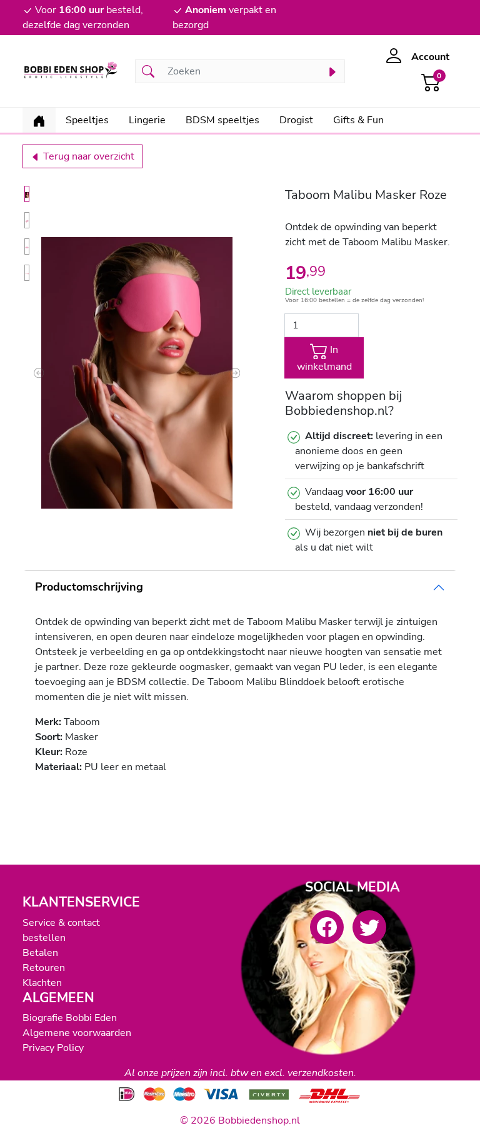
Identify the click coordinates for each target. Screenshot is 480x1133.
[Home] (39, 120)
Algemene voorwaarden (76, 1033)
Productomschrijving (89, 586)
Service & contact (61, 923)
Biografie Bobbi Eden (69, 1018)
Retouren (43, 968)
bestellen (44, 938)
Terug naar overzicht (87, 156)
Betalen (40, 953)
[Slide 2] (26, 220)
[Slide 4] (26, 273)
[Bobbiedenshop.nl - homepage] (71, 71)
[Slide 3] (26, 246)
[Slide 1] (26, 194)
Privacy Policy (53, 1048)
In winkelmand (324, 358)
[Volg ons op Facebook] (327, 927)
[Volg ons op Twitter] (369, 927)
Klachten (42, 983)
